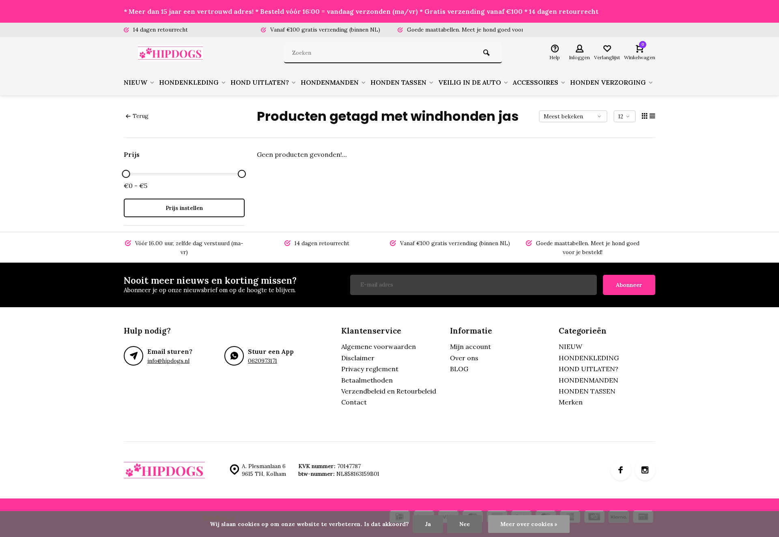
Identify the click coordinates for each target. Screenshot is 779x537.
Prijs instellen (184, 208)
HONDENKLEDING (189, 82)
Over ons (464, 358)
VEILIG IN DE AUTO (469, 82)
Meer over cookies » (528, 524)
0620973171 (262, 360)
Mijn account (470, 346)
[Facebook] (621, 470)
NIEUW (135, 82)
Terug (140, 116)
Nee (464, 524)
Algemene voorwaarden (378, 346)
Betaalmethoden (367, 380)
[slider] (126, 174)
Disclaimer (357, 358)
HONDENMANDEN (330, 82)
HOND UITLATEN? (259, 82)
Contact (354, 402)
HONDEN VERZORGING (608, 82)
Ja (428, 524)
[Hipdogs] (172, 53)
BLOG (459, 369)
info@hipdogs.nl (168, 360)
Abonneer (629, 285)
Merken (571, 402)
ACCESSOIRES (535, 82)
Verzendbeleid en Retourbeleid (388, 391)
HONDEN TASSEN (398, 82)
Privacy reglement (369, 369)
